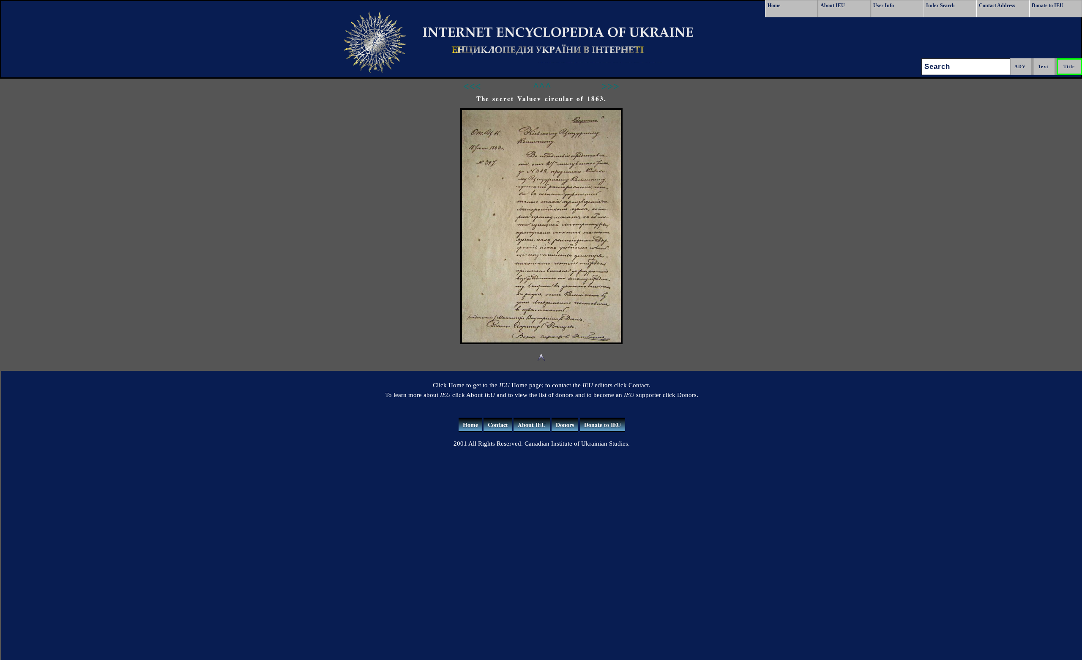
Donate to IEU (1047, 5)
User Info (883, 5)
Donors (565, 424)
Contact (498, 424)
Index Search (940, 5)
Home (774, 5)
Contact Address (997, 5)
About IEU (832, 5)
